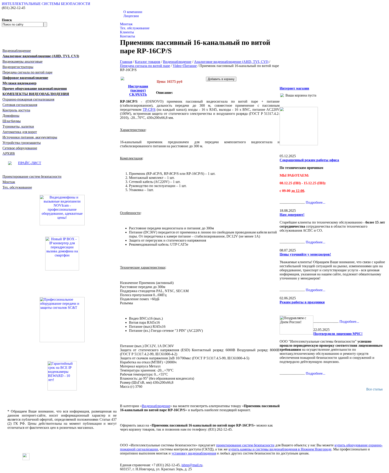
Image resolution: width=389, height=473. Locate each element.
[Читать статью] (62, 375)
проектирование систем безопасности (245, 445)
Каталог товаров (132, 20)
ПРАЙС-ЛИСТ (29, 163)
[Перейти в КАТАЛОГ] (62, 319)
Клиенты (127, 32)
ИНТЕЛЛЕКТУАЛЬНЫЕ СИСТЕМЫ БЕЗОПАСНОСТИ (46, 4)
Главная (126, 62)
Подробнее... (315, 202)
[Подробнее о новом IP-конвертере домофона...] (62, 253)
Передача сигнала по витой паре (145, 66)
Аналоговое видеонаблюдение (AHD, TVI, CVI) (231, 62)
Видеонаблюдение (177, 62)
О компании (132, 12)
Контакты (127, 36)
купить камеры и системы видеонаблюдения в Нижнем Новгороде (279, 449)
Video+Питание (185, 66)
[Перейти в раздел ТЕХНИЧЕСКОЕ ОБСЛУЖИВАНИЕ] (299, 144)
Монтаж (126, 24)
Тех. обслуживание (134, 28)
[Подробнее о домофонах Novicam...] (62, 210)
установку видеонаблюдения (194, 453)
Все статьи (374, 389)
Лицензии (131, 16)
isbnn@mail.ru (191, 465)
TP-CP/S (149, 109)
